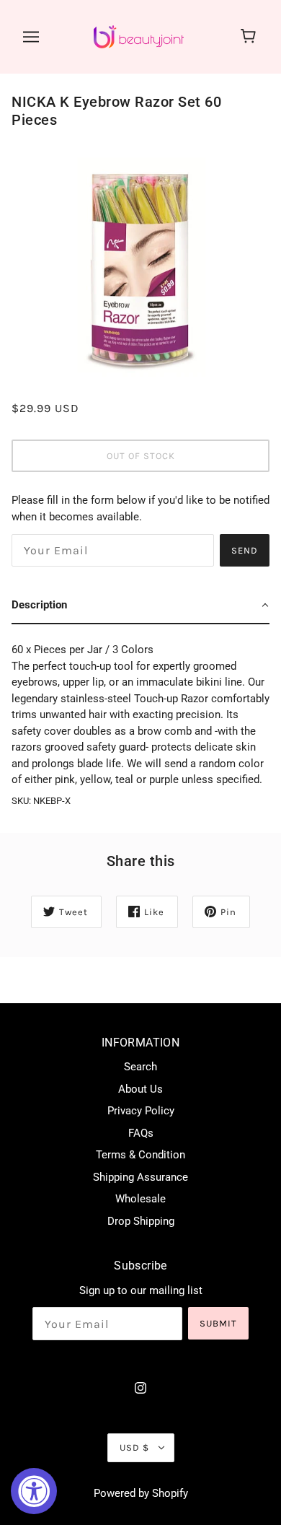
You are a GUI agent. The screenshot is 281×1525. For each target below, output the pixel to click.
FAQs (140, 1133)
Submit (218, 1323)
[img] (140, 1387)
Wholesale (140, 1198)
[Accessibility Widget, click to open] (34, 1491)
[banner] (139, 36)
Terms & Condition (140, 1154)
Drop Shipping (140, 1221)
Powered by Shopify (141, 1493)
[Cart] (250, 36)
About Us (140, 1089)
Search (140, 1066)
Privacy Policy (140, 1110)
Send (244, 550)
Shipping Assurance (140, 1177)
